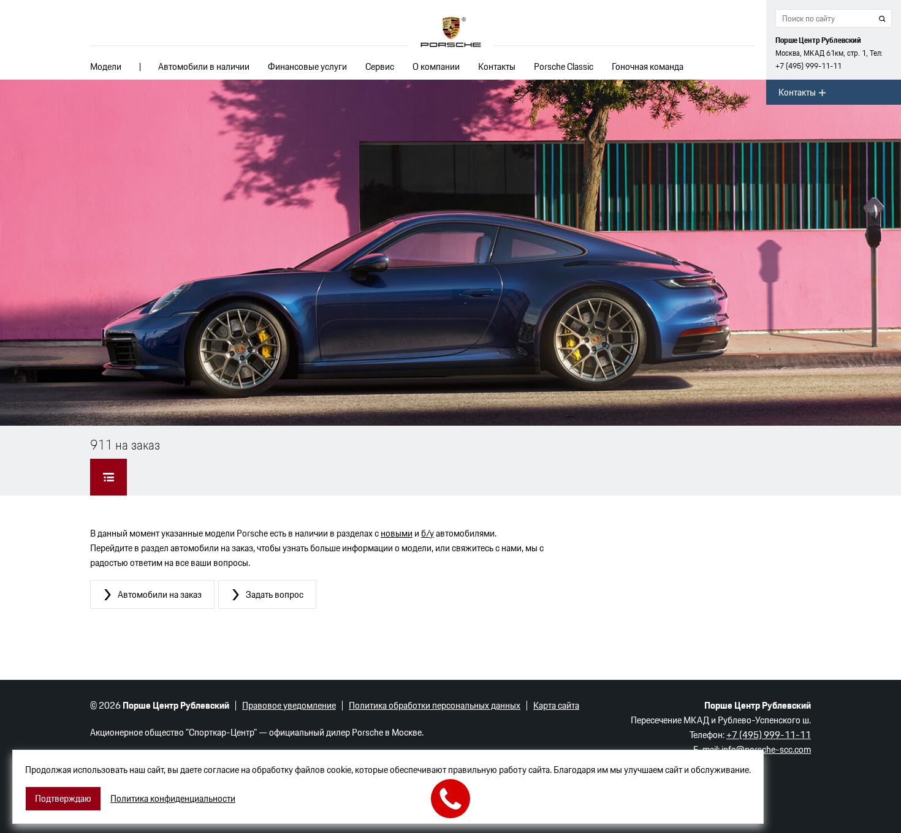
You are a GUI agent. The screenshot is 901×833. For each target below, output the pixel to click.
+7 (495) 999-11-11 (808, 65)
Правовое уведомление (289, 705)
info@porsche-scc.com (766, 749)
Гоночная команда (647, 66)
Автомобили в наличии (203, 66)
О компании (436, 66)
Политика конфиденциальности (172, 798)
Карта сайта (556, 705)
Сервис (379, 66)
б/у (427, 533)
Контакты (496, 66)
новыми (396, 533)
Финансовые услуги (307, 66)
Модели (105, 66)
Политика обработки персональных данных (434, 705)
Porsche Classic (563, 66)
